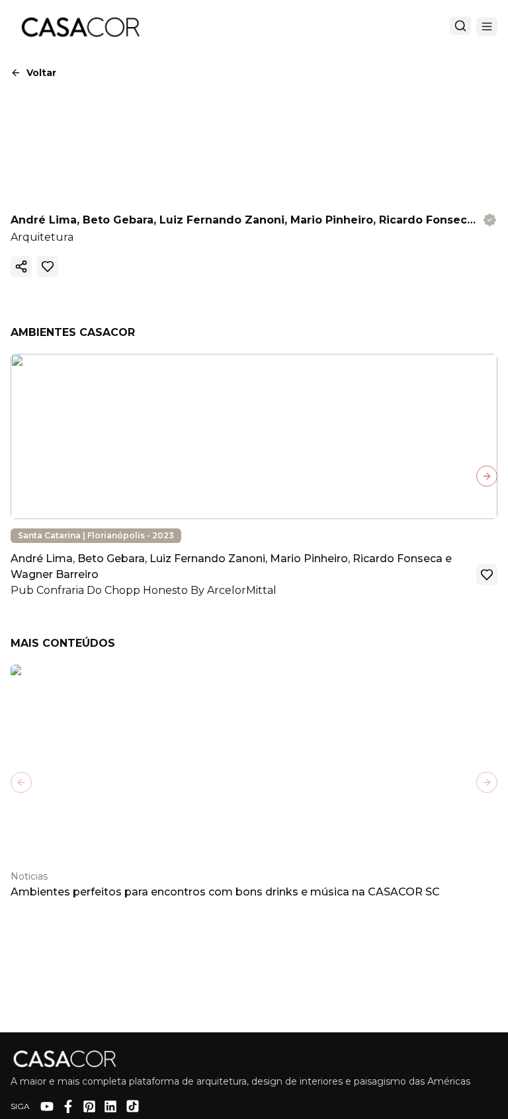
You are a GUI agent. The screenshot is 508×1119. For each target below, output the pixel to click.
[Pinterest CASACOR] (89, 1106)
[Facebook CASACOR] (68, 1106)
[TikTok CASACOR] (132, 1106)
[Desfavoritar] (47, 266)
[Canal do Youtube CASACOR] (47, 1106)
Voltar (41, 73)
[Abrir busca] (460, 26)
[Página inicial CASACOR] (80, 26)
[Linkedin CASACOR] (110, 1106)
